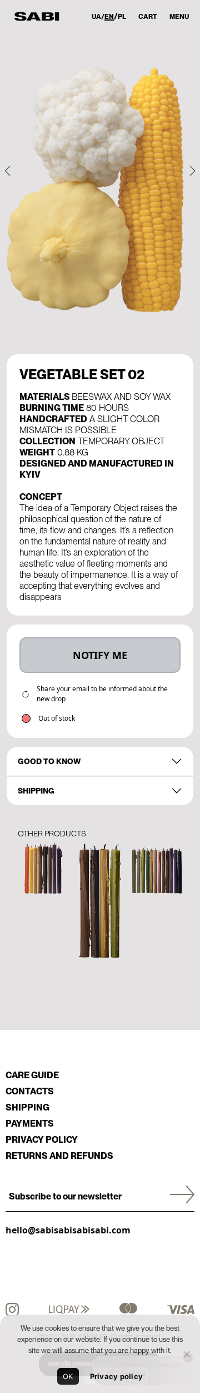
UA (96, 17)
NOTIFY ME (100, 655)
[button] (7, 170)
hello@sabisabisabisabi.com (68, 1230)
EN (109, 17)
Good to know (49, 761)
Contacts (30, 1091)
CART (147, 17)
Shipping (36, 790)
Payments (30, 1123)
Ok (68, 1376)
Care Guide (32, 1075)
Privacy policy (42, 1139)
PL (122, 17)
